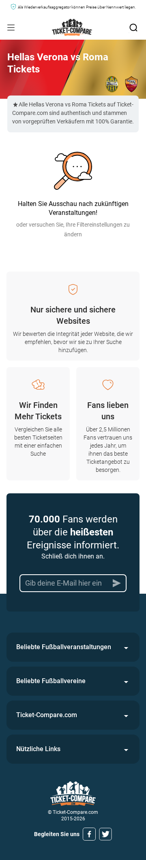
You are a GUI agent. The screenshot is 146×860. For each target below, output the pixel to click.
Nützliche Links (38, 749)
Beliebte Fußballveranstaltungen (63, 647)
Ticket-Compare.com (46, 715)
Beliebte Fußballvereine (51, 681)
